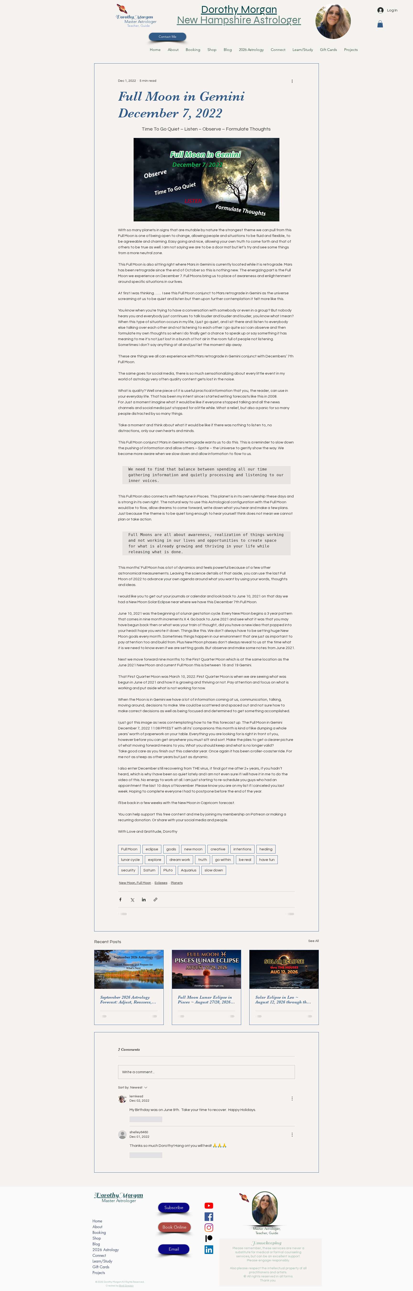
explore (154, 860)
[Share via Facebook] (120, 899)
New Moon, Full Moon (135, 883)
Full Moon (129, 849)
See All (313, 941)
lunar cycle (130, 860)
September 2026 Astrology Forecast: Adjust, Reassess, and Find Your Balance (126, 999)
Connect (99, 1255)
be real (245, 860)
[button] (380, 23)
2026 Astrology (105, 1249)
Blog (96, 1244)
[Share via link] (155, 899)
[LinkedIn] (209, 1249)
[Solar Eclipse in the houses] (284, 969)
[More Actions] (292, 1098)
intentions (242, 849)
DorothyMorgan (134, 17)
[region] (333, 19)
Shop (96, 1238)
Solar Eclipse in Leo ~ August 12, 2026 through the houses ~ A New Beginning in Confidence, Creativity (283, 999)
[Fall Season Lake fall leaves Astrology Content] (128, 969)
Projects (98, 1272)
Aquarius (188, 870)
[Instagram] (209, 1227)
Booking (99, 1232)
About (97, 1226)
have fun (267, 860)
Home (97, 1221)
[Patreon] (209, 1238)
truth (202, 860)
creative (218, 849)
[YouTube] (209, 1205)
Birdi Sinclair (126, 1286)
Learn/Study (102, 1261)
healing (266, 849)
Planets (177, 883)
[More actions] (292, 81)
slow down (214, 870)
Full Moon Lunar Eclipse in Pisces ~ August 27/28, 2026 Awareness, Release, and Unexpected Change (205, 999)
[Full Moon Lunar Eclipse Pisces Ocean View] (206, 969)
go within (223, 860)
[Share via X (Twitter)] (132, 899)
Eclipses (161, 883)
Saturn (149, 870)
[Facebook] (209, 1216)
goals (171, 849)
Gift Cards (100, 1266)
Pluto (168, 870)
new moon (193, 849)
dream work (179, 860)
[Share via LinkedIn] (143, 899)
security (128, 870)
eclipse (152, 849)
